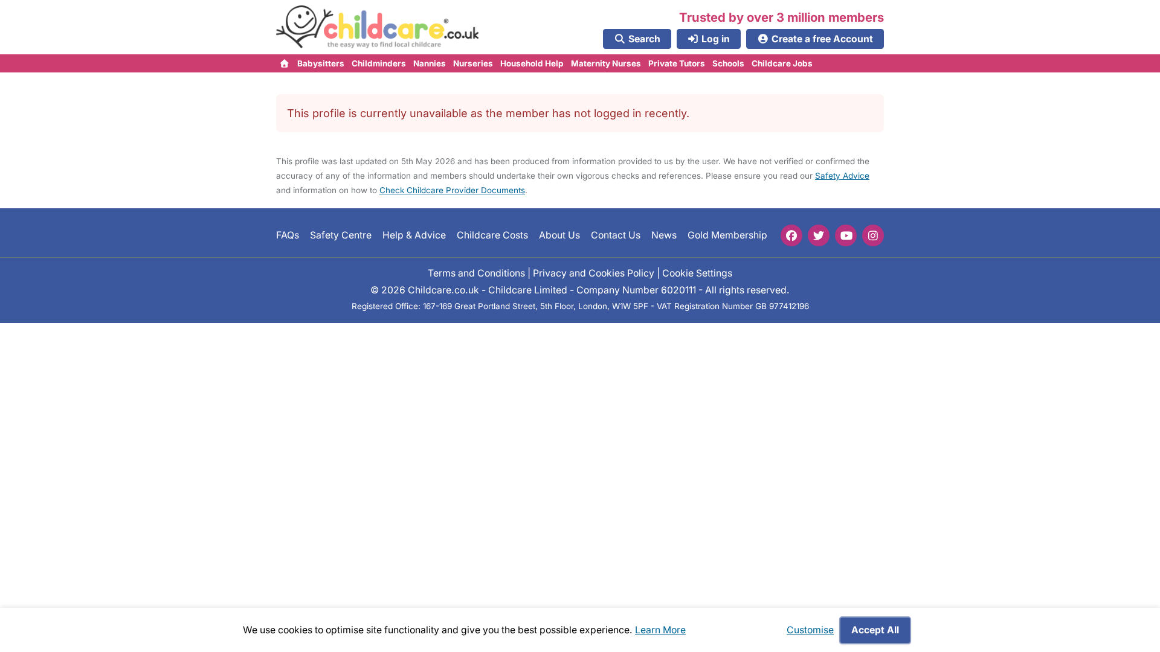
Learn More (660, 630)
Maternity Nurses (606, 63)
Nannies (429, 63)
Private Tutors (676, 63)
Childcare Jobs (782, 63)
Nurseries (473, 63)
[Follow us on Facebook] (791, 235)
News (664, 235)
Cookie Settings (697, 273)
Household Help (532, 63)
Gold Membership (727, 235)
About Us (559, 235)
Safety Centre (341, 235)
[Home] (285, 63)
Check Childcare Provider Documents (452, 190)
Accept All (875, 630)
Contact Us (615, 235)
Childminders (379, 63)
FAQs (287, 235)
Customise (810, 630)
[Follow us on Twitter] (819, 235)
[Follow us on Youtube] (846, 235)
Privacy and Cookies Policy (593, 273)
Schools (728, 63)
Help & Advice (414, 235)
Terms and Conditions (476, 273)
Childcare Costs (492, 235)
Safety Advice (842, 176)
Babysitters (320, 63)
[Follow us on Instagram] (873, 235)
